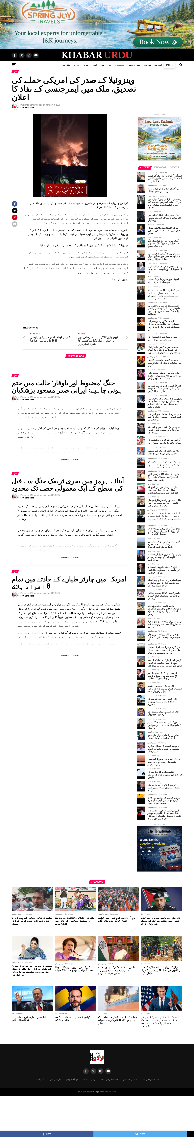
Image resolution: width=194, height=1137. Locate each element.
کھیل (103, 64)
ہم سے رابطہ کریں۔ (129, 1079)
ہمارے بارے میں (56, 1079)
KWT (113, 1092)
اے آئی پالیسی (40, 1079)
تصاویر (76, 64)
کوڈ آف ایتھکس (71, 1079)
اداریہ (94, 64)
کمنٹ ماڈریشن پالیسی (108, 1079)
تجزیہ (85, 64)
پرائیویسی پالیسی (89, 1079)
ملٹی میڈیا (65, 64)
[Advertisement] (75, 304)
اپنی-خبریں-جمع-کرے (153, 64)
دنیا (110, 64)
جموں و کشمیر (134, 64)
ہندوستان (119, 64)
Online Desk (28, 107)
